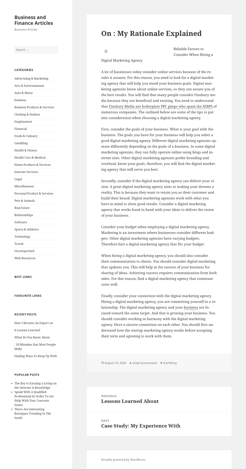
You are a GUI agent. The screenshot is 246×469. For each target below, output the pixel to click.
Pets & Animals (24, 201)
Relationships (23, 215)
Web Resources (24, 258)
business (20, 100)
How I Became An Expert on (33, 323)
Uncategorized (24, 251)
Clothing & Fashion (27, 114)
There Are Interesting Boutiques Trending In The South (32, 413)
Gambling (21, 143)
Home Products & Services (32, 165)
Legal (18, 179)
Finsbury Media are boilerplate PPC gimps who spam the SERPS (161, 106)
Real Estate (22, 208)
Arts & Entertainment (29, 86)
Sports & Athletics (26, 229)
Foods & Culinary (26, 136)
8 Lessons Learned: (27, 330)
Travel (18, 244)
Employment (23, 122)
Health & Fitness (25, 150)
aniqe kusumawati (144, 363)
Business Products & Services (34, 107)
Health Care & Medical (30, 158)
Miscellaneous (24, 186)
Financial (20, 129)
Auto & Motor (23, 93)
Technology (22, 237)
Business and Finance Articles (33, 20)
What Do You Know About (32, 337)
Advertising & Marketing (31, 78)
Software (20, 222)
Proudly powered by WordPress (123, 460)
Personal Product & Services (33, 193)
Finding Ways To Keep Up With (35, 356)
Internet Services (26, 172)
